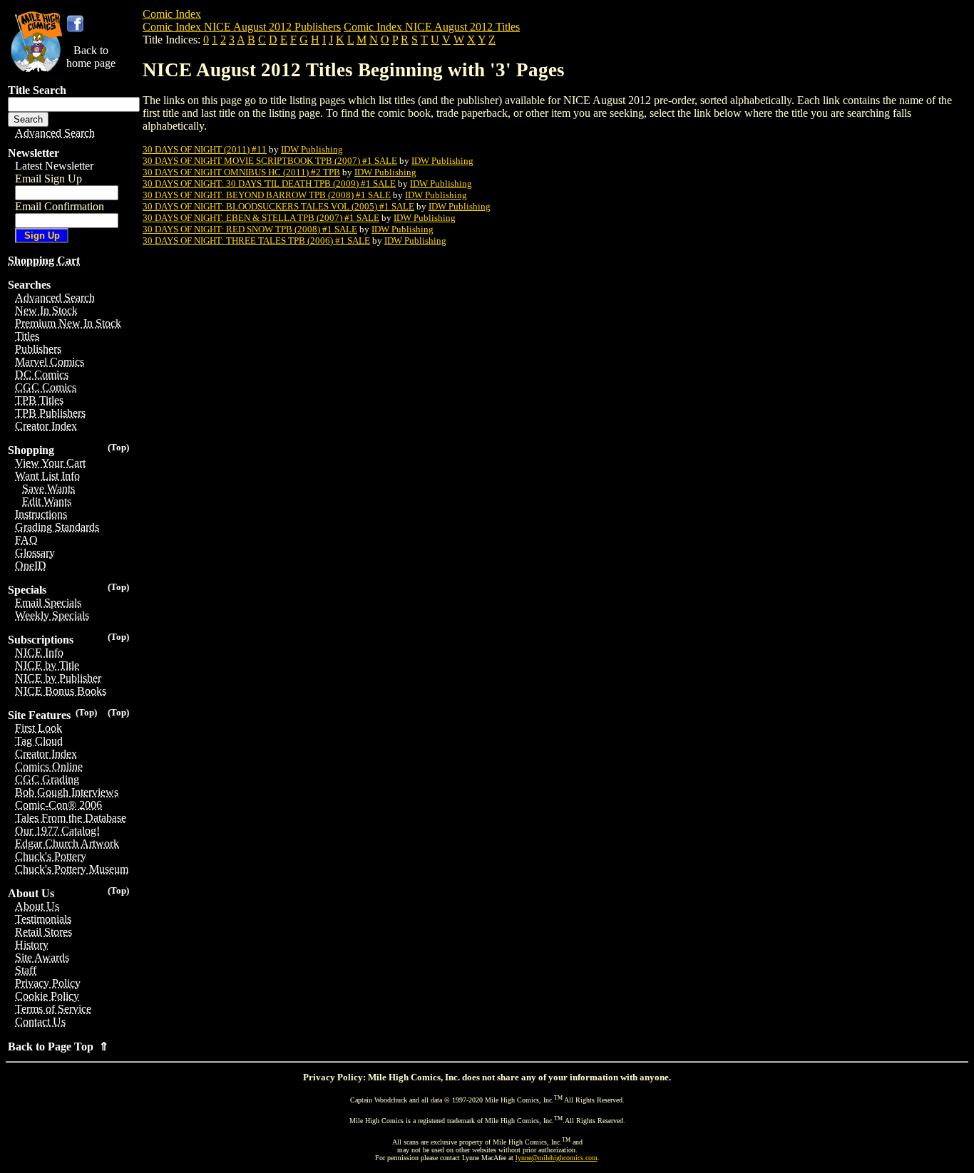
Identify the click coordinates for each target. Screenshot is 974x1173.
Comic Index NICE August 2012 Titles (432, 27)
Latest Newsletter (54, 166)
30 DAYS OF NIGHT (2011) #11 (205, 149)
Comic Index (172, 14)
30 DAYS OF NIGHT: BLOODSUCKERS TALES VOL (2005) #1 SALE (278, 206)
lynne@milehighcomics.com (557, 1158)
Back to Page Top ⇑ (58, 1046)
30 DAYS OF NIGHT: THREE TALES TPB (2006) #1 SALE (256, 240)
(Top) (118, 447)
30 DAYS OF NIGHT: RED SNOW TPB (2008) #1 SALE (250, 229)
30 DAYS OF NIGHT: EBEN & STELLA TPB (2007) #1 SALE (261, 217)
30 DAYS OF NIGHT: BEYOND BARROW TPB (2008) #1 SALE (267, 195)
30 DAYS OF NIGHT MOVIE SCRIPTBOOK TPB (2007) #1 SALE (270, 160)
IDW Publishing (312, 149)
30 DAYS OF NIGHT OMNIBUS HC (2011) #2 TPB (241, 172)
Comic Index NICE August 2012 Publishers (242, 27)
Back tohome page (91, 56)
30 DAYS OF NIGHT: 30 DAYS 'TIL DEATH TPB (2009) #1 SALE (269, 183)
